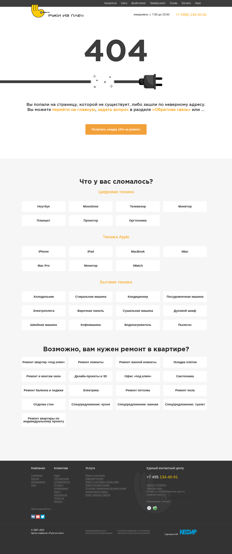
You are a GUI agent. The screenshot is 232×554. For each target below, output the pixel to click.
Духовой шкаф (185, 310)
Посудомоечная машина (185, 296)
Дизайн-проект (138, 3)
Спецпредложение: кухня (91, 404)
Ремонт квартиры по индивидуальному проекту (43, 420)
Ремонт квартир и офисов (97, 495)
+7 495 (162, 477)
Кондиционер (138, 296)
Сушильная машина (138, 310)
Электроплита (43, 310)
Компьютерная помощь (96, 492)
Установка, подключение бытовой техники (105, 488)
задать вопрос (113, 110)
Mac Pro (44, 265)
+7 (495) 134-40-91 (191, 14)
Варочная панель (90, 310)
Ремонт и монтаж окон (43, 376)
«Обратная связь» (172, 110)
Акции (57, 475)
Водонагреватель (137, 325)
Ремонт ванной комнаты (137, 362)
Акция (198, 3)
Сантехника (185, 376)
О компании (36, 475)
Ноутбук (43, 206)
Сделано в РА (171, 534)
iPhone (44, 251)
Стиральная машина (90, 296)
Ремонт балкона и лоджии (43, 390)
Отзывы (173, 3)
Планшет (43, 220)
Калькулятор (110, 3)
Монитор (185, 206)
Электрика (91, 390)
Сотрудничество (62, 482)
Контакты (186, 3)
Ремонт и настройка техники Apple (102, 482)
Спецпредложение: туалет (185, 404)
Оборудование (38, 482)
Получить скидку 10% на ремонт (116, 129)
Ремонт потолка (138, 390)
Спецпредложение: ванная (138, 404)
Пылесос (185, 325)
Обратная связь (154, 488)
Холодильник (43, 296)
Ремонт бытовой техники (97, 485)
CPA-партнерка (61, 478)
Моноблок (90, 206)
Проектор (91, 220)
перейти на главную (73, 110)
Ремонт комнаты (90, 362)
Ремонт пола (185, 390)
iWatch (138, 265)
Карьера (35, 478)
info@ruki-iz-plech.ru (156, 495)
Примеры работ (158, 3)
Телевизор (138, 206)
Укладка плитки (185, 362)
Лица (33, 485)
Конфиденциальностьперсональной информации (98, 532)
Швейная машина (43, 325)
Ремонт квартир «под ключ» (43, 362)
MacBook (138, 251)
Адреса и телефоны (156, 485)
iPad (90, 251)
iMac (185, 251)
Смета (124, 3)
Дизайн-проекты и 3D (91, 376)
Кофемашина (91, 325)
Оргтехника (138, 220)
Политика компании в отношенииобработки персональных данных (133, 532)
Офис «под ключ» (137, 376)
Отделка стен (43, 404)
